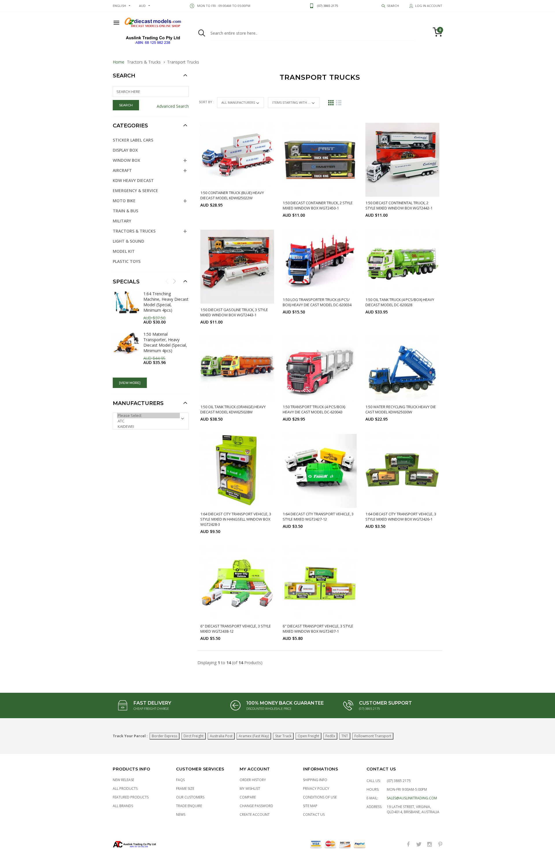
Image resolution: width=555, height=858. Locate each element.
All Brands (123, 805)
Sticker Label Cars (133, 140)
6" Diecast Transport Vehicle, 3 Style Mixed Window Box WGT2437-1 (318, 628)
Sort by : (207, 102)
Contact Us (314, 814)
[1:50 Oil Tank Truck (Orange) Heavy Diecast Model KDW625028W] (237, 369)
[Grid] (331, 102)
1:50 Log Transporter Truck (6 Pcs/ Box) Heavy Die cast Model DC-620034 (317, 302)
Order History (253, 779)
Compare (248, 797)
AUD (142, 5)
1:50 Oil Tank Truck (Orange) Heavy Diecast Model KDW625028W (233, 409)
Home (118, 62)
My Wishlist (250, 788)
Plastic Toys (126, 261)
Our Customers (190, 797)
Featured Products (131, 797)
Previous (167, 281)
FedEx (330, 735)
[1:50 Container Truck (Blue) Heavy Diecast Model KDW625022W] (237, 155)
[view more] (129, 383)
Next (174, 281)
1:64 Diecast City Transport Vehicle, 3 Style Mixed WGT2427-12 (318, 516)
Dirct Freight (194, 735)
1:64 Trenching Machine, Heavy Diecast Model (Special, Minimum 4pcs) (165, 302)
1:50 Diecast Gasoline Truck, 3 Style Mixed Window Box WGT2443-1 (234, 312)
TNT (344, 735)
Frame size (185, 788)
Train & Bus (125, 210)
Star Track (283, 735)
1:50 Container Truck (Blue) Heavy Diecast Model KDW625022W (232, 195)
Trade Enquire (189, 805)
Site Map (310, 805)
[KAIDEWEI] (148, 426)
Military (122, 221)
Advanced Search (173, 106)
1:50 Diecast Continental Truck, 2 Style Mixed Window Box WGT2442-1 (398, 205)
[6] (237, 583)
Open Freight (308, 735)
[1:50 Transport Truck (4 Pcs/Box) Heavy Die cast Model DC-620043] (320, 369)
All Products (125, 788)
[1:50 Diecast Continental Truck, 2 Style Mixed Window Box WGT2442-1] (402, 160)
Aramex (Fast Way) (254, 735)
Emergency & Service (135, 190)
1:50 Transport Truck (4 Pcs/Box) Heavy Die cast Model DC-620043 (314, 409)
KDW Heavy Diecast (133, 180)
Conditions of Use (320, 797)
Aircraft (122, 170)
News (180, 814)
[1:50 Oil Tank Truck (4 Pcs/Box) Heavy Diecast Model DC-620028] (402, 262)
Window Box (126, 160)
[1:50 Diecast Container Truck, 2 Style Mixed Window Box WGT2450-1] (320, 160)
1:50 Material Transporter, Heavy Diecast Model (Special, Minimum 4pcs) (165, 342)
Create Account (255, 814)
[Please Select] (148, 415)
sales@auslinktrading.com (412, 798)
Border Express (164, 735)
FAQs (180, 779)
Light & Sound (128, 241)
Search (124, 76)
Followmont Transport (372, 735)
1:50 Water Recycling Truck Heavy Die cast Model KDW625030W (400, 409)
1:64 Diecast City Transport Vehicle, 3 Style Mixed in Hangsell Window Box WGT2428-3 (235, 519)
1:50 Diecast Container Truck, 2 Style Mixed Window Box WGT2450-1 (318, 205)
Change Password (256, 805)
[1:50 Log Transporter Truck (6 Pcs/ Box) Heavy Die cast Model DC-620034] (320, 262)
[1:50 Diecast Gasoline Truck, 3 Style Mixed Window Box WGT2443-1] (237, 267)
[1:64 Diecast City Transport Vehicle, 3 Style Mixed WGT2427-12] (320, 471)
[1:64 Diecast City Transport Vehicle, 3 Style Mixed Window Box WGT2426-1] (402, 471)
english (119, 5)
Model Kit (124, 251)
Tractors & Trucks (144, 62)
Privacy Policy (316, 788)
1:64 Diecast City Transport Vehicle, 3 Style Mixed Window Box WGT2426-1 (400, 516)
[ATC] (148, 421)
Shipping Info (315, 779)
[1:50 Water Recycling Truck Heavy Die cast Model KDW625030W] (402, 369)
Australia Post (221, 735)
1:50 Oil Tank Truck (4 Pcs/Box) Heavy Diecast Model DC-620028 (399, 302)
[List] (338, 102)
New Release (123, 779)
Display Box (125, 150)
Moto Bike (124, 200)
